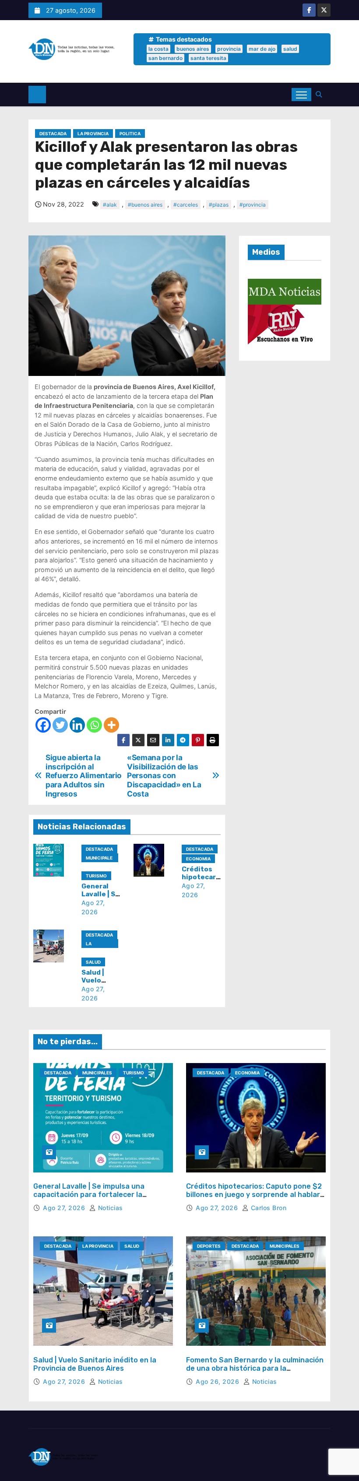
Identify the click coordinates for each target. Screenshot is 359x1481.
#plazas (219, 204)
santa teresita (208, 58)
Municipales (99, 858)
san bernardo (165, 58)
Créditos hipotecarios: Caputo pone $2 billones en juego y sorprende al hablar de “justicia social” (254, 1194)
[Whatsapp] (94, 725)
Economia (198, 858)
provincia (229, 49)
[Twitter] (60, 725)
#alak (110, 204)
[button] (321, 94)
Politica (130, 133)
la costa (158, 49)
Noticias (109, 1207)
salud (290, 49)
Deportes (209, 1246)
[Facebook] (43, 725)
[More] (111, 725)
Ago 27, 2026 (65, 1207)
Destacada (53, 133)
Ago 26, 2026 (218, 1381)
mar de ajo (262, 49)
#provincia (252, 204)
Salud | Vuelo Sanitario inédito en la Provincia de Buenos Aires (94, 1364)
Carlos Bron (267, 1207)
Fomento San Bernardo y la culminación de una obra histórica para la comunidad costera (255, 1368)
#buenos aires (145, 204)
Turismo (96, 875)
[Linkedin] (77, 725)
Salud (93, 962)
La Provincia (93, 133)
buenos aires (192, 49)
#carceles (185, 204)
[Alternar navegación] (301, 94)
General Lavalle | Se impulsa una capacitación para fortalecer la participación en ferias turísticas (90, 1194)
